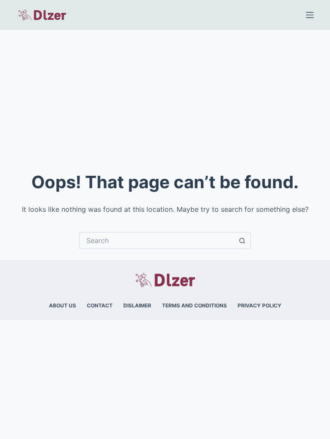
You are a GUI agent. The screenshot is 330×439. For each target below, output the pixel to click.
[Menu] (310, 15)
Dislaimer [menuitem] (137, 305)
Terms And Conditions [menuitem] (194, 305)
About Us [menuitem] (62, 305)
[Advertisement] (165, 94)
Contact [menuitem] (100, 305)
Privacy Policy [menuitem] (259, 305)
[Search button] (242, 240)
